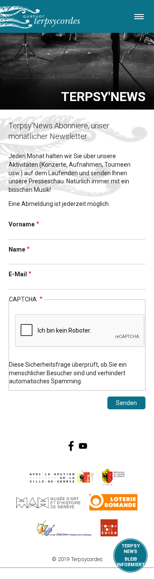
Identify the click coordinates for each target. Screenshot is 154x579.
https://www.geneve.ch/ (61, 476)
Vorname (22, 224)
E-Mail (18, 274)
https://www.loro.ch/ (113, 502)
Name (17, 249)
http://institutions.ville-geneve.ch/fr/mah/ (48, 502)
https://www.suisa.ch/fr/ (109, 528)
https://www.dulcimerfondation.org (64, 528)
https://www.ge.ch (113, 476)
